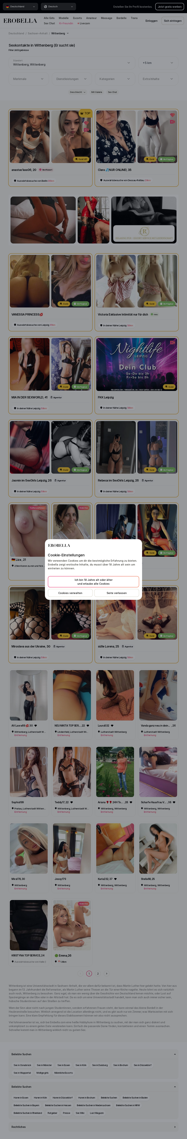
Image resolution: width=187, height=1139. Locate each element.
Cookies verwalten (70, 593)
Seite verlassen (117, 593)
